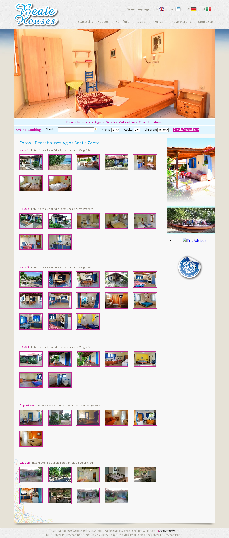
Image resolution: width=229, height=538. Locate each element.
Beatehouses (64, 531)
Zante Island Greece (117, 531)
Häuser (102, 21)
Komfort (122, 21)
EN (156, 9)
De (189, 9)
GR (173, 9)
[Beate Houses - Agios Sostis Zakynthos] (33, 171)
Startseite (85, 21)
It (204, 9)
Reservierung (182, 21)
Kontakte (205, 21)
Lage (141, 21)
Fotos (159, 21)
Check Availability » (186, 129)
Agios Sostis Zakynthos (87, 531)
